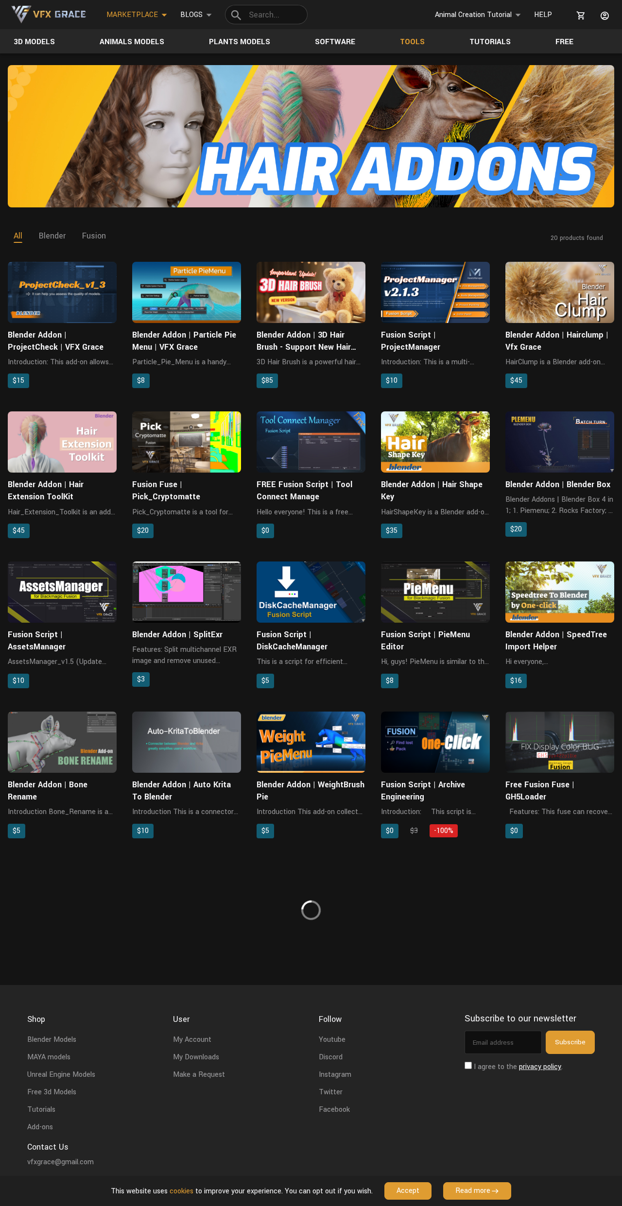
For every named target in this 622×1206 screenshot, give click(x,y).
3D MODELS (34, 41)
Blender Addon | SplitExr (177, 634)
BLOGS (191, 15)
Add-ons (40, 1127)
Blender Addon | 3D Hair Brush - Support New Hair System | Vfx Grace (304, 347)
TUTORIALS (490, 41)
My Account (192, 1040)
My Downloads (196, 1057)
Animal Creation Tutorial (473, 15)
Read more (472, 1191)
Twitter (331, 1092)
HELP (543, 15)
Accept (408, 1191)
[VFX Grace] (49, 14)
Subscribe (570, 1042)
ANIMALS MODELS (132, 41)
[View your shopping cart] (579, 15)
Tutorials (41, 1109)
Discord (331, 1057)
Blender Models (51, 1040)
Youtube (332, 1040)
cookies (181, 1191)
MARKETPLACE (132, 15)
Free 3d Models (51, 1092)
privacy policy (540, 1067)
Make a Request (199, 1075)
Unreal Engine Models (61, 1075)
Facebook (334, 1109)
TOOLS (412, 41)
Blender (52, 235)
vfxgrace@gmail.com (60, 1162)
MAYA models (48, 1057)
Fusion (94, 235)
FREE (564, 41)
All (18, 235)
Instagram (335, 1075)
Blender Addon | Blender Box (557, 484)
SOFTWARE (335, 41)
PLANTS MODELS (239, 41)
